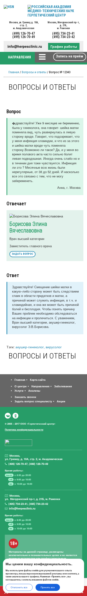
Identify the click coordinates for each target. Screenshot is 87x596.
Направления (40, 386)
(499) (18, 464)
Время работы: (14, 470)
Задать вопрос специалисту (33, 401)
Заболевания (63, 386)
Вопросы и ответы (34, 72)
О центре (20, 386)
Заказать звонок (25, 397)
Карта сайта (37, 379)
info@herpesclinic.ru (24, 46)
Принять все (48, 587)
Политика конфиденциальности (24, 429)
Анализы (34, 390)
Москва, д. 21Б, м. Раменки (63, 25)
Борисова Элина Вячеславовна (28, 227)
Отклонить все (19, 587)
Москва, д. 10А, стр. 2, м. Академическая (24, 25)
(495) (18, 504)
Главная (13, 72)
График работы (64, 46)
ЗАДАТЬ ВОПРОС (22, 253)
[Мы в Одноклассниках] (15, 416)
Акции (61, 401)
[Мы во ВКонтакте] (8, 416)
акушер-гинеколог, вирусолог (38, 346)
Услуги (18, 390)
